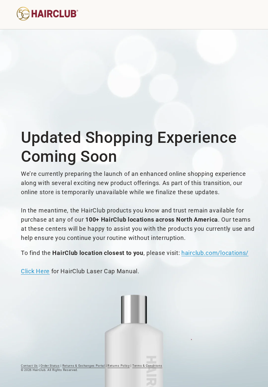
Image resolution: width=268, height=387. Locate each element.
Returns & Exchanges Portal (83, 365)
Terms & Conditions (147, 365)
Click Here (35, 271)
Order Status (50, 365)
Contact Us (29, 365)
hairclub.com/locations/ (214, 252)
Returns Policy (119, 365)
